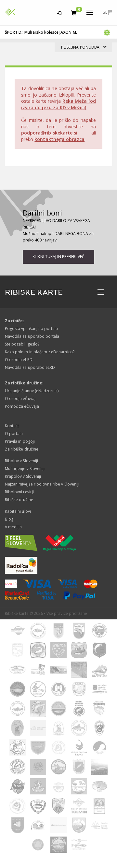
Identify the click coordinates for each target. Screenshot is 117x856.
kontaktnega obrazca (59, 139)
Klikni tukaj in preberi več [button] (58, 256)
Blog (9, 519)
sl (105, 12)
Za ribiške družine (21, 449)
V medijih (13, 527)
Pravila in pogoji (20, 441)
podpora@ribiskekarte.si (49, 133)
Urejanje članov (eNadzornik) (31, 390)
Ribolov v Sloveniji (21, 460)
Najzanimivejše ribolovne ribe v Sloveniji (42, 484)
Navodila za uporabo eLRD (30, 367)
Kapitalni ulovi (18, 511)
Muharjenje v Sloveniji (25, 468)
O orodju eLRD (18, 359)
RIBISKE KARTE (34, 292)
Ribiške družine (19, 499)
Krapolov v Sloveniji (23, 476)
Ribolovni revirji (19, 492)
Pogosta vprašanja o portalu (31, 328)
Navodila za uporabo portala (32, 336)
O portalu (14, 433)
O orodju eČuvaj (20, 398)
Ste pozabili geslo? (22, 344)
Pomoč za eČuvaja (22, 406)
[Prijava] (59, 12)
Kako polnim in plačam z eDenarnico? (39, 352)
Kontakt (12, 425)
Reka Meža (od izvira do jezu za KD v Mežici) (58, 104)
